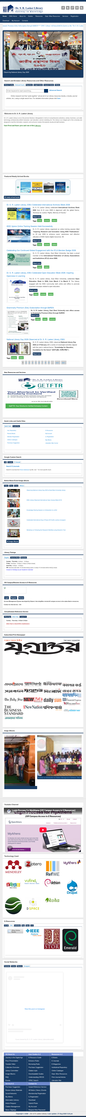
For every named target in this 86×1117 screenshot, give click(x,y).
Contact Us (23, 617)
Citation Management (12, 1098)
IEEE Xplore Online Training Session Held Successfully (30, 226)
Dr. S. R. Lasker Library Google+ (72, 8)
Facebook (7, 958)
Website (57, 85)
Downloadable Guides (36, 1066)
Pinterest (19, 958)
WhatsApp (7, 617)
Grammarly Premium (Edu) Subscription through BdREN (30, 307)
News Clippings (10, 1102)
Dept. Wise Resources (52, 16)
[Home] (23, 12)
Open (27, 917)
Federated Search (19, 85)
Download (6, 20)
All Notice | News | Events (37, 1082)
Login (6, 598)
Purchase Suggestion (13, 443)
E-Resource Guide (35, 1049)
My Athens (48, 440)
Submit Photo (33, 1095)
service (52, 319)
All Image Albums (12, 541)
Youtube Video (10, 1056)
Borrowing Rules (34, 1056)
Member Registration (13, 436)
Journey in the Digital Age (14, 1049)
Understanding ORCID (36, 1069)
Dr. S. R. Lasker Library (38, 1106)
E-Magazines (56, 1056)
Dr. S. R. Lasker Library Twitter (68, 8)
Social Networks (11, 1085)
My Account (16, 20)
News (11, 485)
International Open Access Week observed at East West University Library (29, 779)
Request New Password (37, 1102)
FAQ (7, 1069)
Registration (75, 16)
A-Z (32, 917)
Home (5, 16)
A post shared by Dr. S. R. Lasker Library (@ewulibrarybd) (34, 1031)
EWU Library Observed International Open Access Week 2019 (44, 500)
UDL (11, 917)
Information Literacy (12, 1092)
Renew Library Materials (13, 1082)
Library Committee (11, 1062)
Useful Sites (16, 426)
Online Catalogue (12, 439)
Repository (29, 85)
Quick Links (8, 426)
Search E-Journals (13, 466)
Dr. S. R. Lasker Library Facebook (63, 8)
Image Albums (10, 1066)
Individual (17, 917)
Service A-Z (9, 1076)
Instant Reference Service (37, 1079)
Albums (22, 485)
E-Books (55, 1049)
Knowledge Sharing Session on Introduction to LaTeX (42, 510)
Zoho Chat (15, 617)
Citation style (33, 1062)
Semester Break (15, 557)
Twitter (13, 958)
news (39, 220)
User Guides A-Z (35, 1046)
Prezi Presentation (11, 1053)
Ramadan (23, 557)
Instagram (27, 958)
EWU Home (13, 16)
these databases (24, 470)
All (5, 462)
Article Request (10, 1095)
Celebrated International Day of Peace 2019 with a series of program (46, 520)
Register (14, 598)
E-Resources (49, 430)
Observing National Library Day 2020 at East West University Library (46, 490)
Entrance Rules (34, 1053)
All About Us (10, 1046)
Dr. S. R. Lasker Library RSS (81, 8)
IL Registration (49, 436)
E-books (10, 462)
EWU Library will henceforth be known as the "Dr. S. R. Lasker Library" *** (39, 26)
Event (16, 485)
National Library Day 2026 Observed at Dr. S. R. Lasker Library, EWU (36, 339)
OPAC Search (33, 1072)
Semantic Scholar (48, 85)
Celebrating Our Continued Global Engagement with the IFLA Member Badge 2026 (41, 250)
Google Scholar (38, 85)
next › (58, 362)
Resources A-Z (57, 1046)
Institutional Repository (59, 1059)
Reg (23, 917)
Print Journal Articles (59, 1069)
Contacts (25, 20)
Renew (21, 598)
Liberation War (56, 1072)
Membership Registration (37, 1085)
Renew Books (11, 433)
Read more (37, 217)
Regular (7, 557)
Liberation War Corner (51, 443)
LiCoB (6, 917)
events (47, 220)
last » (64, 362)
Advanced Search (55, 90)
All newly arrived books (12, 197)
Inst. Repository (11, 430)
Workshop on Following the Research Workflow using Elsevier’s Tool (46, 530)
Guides (30, 16)
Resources (39, 16)
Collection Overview (12, 1059)
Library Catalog (9, 85)
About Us (23, 16)
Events (7, 1072)
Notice (6, 485)
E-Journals (17, 462)
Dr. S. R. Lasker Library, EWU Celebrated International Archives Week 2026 (38, 204)
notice (54, 220)
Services (65, 16)
